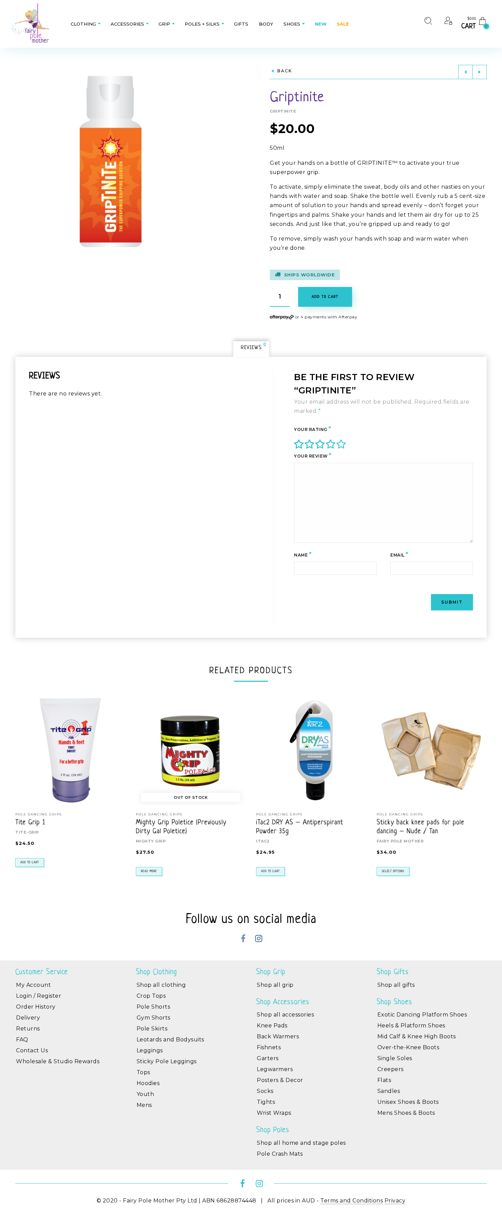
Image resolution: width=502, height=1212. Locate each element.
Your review (313, 455)
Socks (265, 1091)
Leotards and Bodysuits (170, 1039)
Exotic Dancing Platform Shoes (422, 1014)
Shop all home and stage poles (301, 1143)
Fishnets (269, 1047)
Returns (28, 1028)
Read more (149, 871)
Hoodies (148, 1083)
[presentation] (24, 771)
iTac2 (263, 841)
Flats (384, 1080)
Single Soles (394, 1058)
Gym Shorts (153, 1017)
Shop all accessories (285, 1014)
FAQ (22, 1039)
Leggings (150, 1050)
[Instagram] (258, 939)
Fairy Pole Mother (400, 841)
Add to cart (29, 862)
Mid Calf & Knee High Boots (416, 1036)
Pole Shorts (153, 1007)
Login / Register (38, 996)
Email (399, 554)
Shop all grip (275, 985)
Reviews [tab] (251, 347)
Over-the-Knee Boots (408, 1047)
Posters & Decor (280, 1080)
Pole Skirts (152, 1028)
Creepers (390, 1069)
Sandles (388, 1091)
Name (302, 554)
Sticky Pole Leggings (167, 1061)
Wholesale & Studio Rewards (57, 1061)
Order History (36, 1007)
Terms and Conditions (351, 1200)
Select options (393, 871)
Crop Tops (151, 996)
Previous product (465, 72)
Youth (145, 1094)
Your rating (312, 428)
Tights (266, 1102)
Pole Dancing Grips (38, 814)
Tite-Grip (27, 832)
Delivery (28, 1017)
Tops (143, 1072)
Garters (268, 1058)
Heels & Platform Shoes (411, 1025)
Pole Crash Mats (280, 1154)
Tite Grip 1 (30, 822)
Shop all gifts (396, 985)
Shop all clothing (161, 985)
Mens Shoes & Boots (406, 1113)
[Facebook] (243, 939)
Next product (479, 72)
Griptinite (283, 111)
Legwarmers (275, 1069)
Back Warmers (278, 1036)
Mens (144, 1105)
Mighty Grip (151, 841)
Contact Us (32, 1050)
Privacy (395, 1200)
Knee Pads (272, 1025)
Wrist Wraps (274, 1113)
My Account (33, 985)
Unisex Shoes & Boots (408, 1102)
